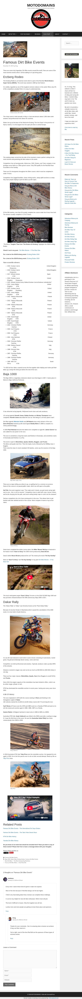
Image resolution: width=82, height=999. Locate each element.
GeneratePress (51, 994)
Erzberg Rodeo (21, 859)
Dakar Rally (13, 859)
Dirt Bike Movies (70, 236)
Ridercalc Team (69, 179)
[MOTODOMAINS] (41, 19)
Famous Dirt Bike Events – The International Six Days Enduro (21, 828)
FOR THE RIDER (25, 34)
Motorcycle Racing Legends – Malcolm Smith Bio (71, 201)
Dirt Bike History (70, 234)
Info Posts (68, 253)
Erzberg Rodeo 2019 (33, 258)
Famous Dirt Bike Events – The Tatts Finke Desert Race (20, 832)
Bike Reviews (69, 227)
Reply (7, 911)
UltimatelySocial (53, 998)
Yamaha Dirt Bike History (10, 840)
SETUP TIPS (11, 34)
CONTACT (65, 34)
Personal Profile (69, 260)
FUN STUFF (46, 34)
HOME (3, 34)
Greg (66, 186)
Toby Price (6, 758)
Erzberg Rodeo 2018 (33, 254)
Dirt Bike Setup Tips (71, 241)
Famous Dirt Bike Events (11, 857)
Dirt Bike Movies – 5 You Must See (29, 250)
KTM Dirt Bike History (9, 836)
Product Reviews (70, 262)
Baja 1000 (7, 859)
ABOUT (57, 34)
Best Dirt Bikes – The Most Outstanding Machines (17, 861)
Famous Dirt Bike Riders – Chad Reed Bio (15, 862)
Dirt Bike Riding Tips (71, 239)
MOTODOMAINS (41, 5)
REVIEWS (37, 34)
